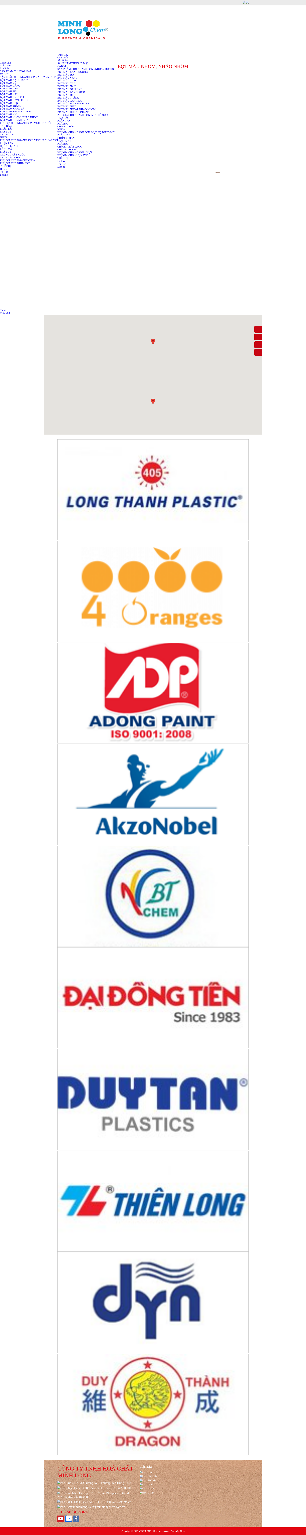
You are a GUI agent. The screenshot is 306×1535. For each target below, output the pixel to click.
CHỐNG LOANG (67, 138)
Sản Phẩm (62, 60)
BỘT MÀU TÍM (66, 83)
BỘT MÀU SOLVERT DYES (73, 103)
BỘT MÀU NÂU (66, 86)
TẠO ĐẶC (63, 118)
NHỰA (61, 129)
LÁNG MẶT (64, 141)
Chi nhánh (5, 313)
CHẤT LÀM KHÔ (67, 149)
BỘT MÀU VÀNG (67, 77)
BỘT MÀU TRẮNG (68, 97)
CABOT (4, 74)
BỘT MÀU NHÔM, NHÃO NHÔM (76, 109)
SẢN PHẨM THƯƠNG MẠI (72, 63)
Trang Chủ (62, 54)
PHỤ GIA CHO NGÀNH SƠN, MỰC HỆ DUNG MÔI (86, 132)
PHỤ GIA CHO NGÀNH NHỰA (74, 152)
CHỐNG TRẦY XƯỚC (70, 146)
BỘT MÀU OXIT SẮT (69, 89)
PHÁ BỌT (63, 123)
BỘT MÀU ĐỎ (65, 74)
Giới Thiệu (62, 57)
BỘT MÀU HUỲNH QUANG (73, 112)
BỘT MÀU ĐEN (66, 95)
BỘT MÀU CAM (66, 80)
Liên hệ (61, 166)
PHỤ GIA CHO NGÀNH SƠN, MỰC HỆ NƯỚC (83, 115)
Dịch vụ (61, 161)
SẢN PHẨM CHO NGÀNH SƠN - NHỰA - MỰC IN (28, 77)
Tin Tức (61, 164)
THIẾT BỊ (62, 158)
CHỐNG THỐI (65, 126)
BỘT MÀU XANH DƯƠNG (15, 80)
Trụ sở (3, 310)
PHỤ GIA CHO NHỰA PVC (72, 155)
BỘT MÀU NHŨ (66, 106)
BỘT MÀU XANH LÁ (69, 100)
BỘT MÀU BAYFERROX (71, 92)
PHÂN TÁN (64, 120)
